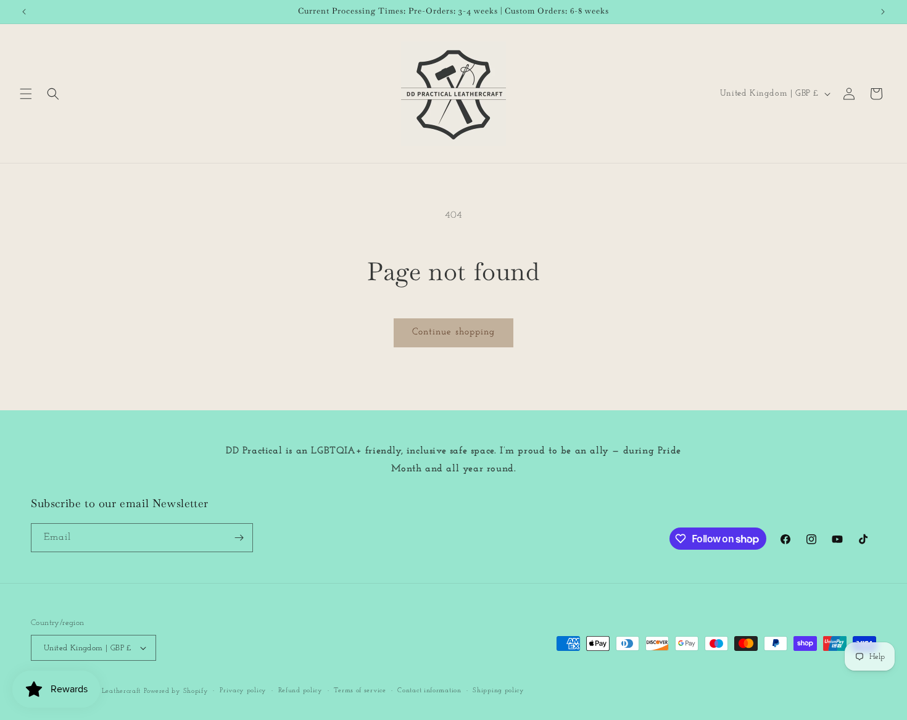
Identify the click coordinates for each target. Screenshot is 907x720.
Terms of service (360, 690)
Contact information (429, 690)
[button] (25, 93)
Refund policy (300, 690)
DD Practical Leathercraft (100, 691)
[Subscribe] (238, 537)
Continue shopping (453, 332)
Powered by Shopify (176, 691)
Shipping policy (498, 690)
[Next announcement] (883, 11)
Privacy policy (243, 690)
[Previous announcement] (24, 11)
